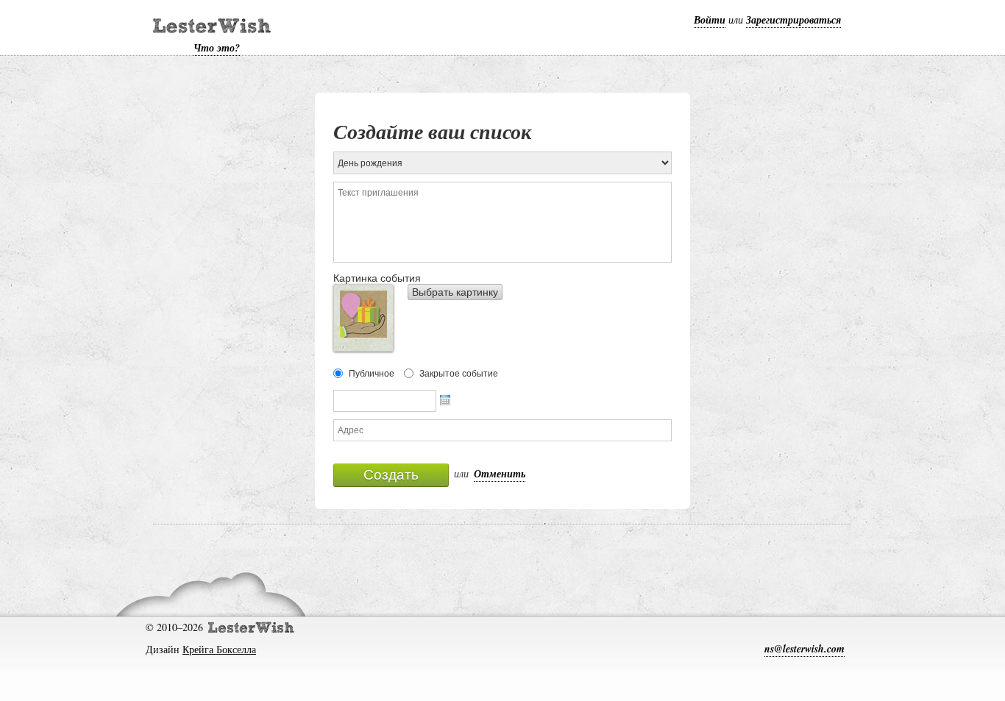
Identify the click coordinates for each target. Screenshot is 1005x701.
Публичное (371, 374)
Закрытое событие (458, 374)
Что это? (216, 47)
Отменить (499, 473)
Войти (709, 20)
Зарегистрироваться (793, 20)
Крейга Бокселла (219, 649)
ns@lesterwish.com (804, 648)
